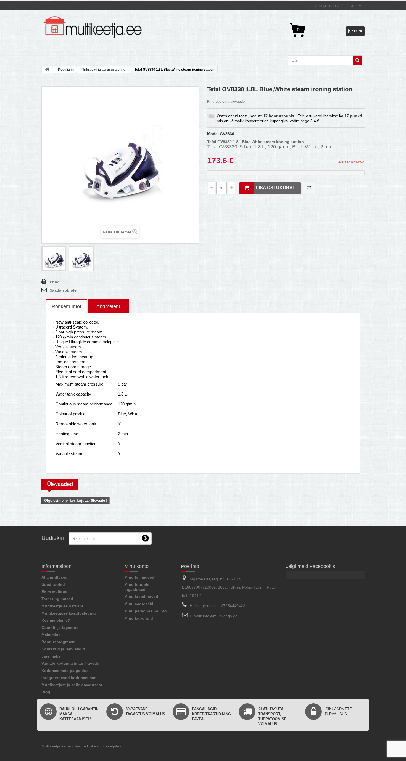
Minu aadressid (138, 604)
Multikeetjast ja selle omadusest (71, 685)
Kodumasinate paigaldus (65, 670)
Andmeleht (108, 306)
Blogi (46, 692)
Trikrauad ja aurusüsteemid (103, 69)
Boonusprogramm (58, 642)
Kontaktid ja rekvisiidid (63, 649)
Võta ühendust (327, 5)
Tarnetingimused (57, 599)
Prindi (55, 282)
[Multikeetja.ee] (92, 27)
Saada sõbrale (63, 290)
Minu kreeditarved (141, 596)
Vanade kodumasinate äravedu (70, 663)
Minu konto (136, 566)
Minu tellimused (139, 577)
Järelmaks (50, 656)
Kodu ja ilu (66, 69)
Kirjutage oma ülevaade (226, 101)
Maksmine (50, 634)
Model (213, 134)
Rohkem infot (66, 306)
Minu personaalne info (145, 611)
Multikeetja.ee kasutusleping (68, 613)
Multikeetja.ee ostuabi (62, 606)
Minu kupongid (138, 618)
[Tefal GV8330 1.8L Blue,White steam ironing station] (54, 259)
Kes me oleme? (55, 620)
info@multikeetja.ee (220, 616)
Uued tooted (53, 584)
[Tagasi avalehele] (47, 69)
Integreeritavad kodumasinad (69, 677)
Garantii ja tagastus (59, 627)
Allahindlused (54, 577)
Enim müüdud (54, 591)
